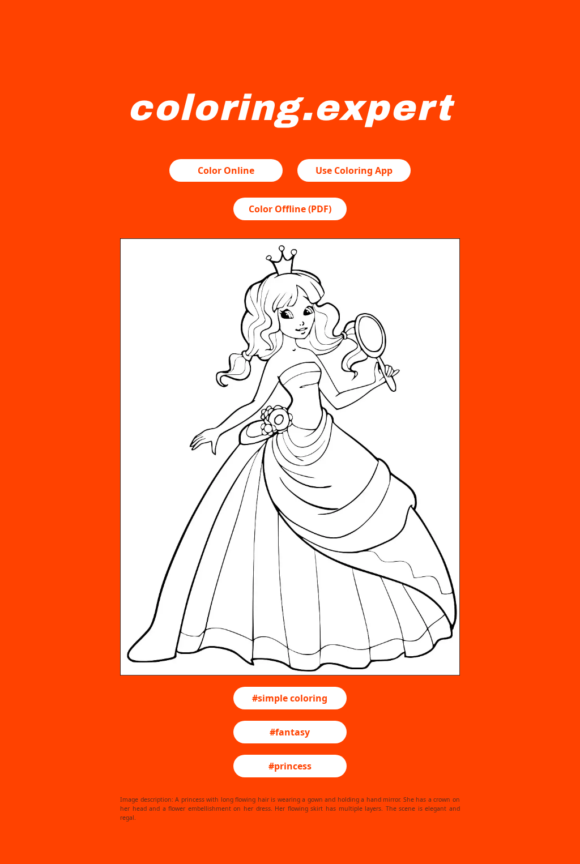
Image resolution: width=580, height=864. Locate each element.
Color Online (226, 170)
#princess (290, 766)
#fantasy (290, 732)
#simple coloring (289, 698)
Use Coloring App (354, 170)
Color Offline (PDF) (290, 209)
